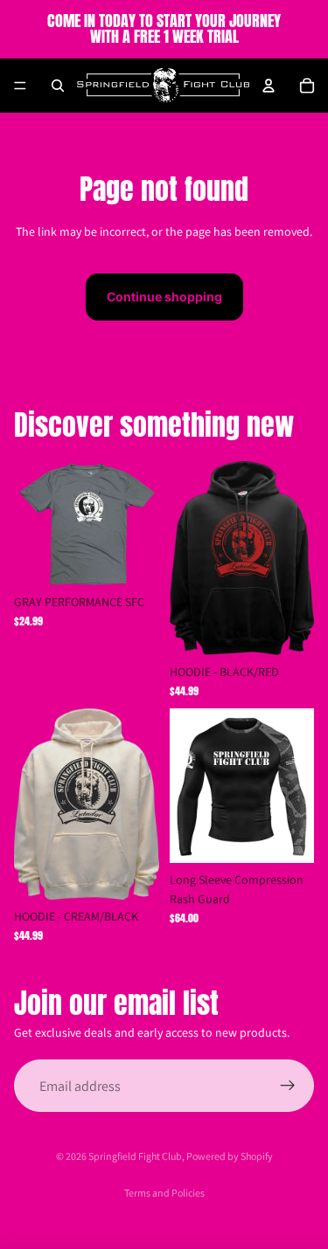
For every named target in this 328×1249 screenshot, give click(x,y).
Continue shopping (164, 296)
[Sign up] (287, 1085)
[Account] (268, 85)
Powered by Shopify (229, 1156)
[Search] (57, 85)
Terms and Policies (164, 1192)
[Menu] (20, 86)
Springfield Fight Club (135, 1156)
